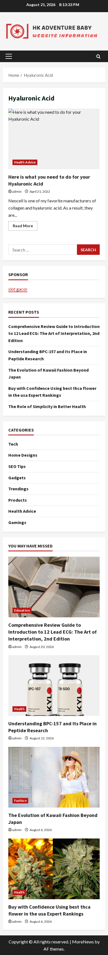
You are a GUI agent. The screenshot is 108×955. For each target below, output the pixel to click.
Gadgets (17, 477)
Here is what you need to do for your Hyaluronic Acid (54, 139)
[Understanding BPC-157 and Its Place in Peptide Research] (54, 685)
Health (19, 709)
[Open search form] (98, 56)
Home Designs (22, 455)
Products (17, 500)
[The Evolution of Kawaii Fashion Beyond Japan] (54, 777)
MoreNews (83, 941)
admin (17, 191)
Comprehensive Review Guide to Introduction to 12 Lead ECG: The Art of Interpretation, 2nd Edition (54, 333)
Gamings (17, 522)
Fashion (20, 800)
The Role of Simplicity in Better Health (47, 406)
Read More (25, 227)
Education (22, 610)
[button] (9, 56)
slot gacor (17, 289)
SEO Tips (17, 466)
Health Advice (25, 162)
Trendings (18, 488)
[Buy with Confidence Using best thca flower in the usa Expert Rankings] (54, 868)
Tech (13, 444)
